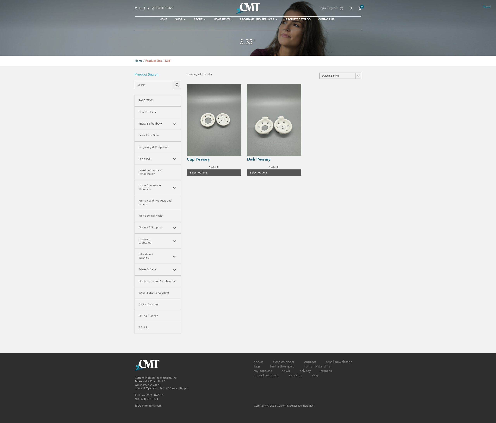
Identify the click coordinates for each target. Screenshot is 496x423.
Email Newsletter (339, 362)
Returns (326, 370)
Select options (198, 172)
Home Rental (223, 19)
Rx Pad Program (266, 375)
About (198, 19)
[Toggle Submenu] (174, 123)
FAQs (257, 366)
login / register (329, 8)
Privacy (305, 370)
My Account (263, 370)
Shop (315, 375)
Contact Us (326, 19)
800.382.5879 (164, 8)
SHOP (178, 19)
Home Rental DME (317, 366)
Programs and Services (257, 19)
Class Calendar (283, 362)
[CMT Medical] (248, 13)
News (286, 370)
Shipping (295, 375)
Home (163, 19)
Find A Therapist (282, 366)
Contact (310, 362)
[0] (359, 8)
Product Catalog (298, 19)
